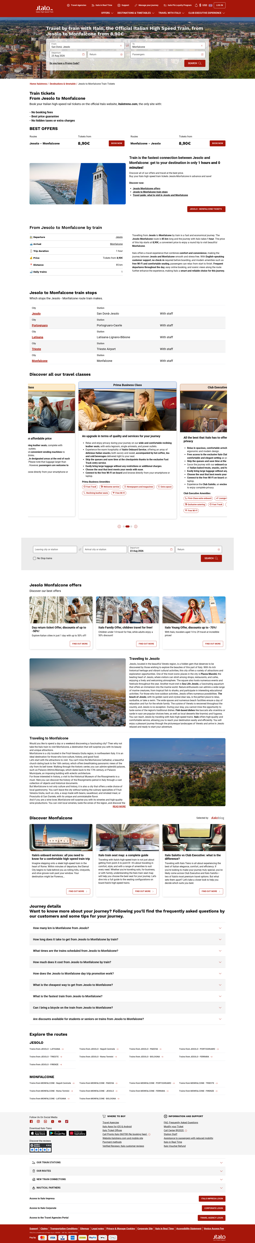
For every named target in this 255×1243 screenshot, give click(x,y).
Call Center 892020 (174, 1130)
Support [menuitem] (125, 5)
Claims (44, 1228)
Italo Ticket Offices (112, 1130)
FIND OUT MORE (81, 644)
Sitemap (84, 1228)
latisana (37, 337)
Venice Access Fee (214, 1228)
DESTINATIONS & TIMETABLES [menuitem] (134, 13)
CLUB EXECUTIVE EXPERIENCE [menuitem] (204, 13)
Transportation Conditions (64, 1228)
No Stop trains (44, 558)
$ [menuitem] (203, 5)
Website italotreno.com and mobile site (123, 1138)
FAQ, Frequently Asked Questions (181, 1122)
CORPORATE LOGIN (214, 1209)
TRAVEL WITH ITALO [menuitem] (169, 13)
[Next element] (136, 526)
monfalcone (40, 361)
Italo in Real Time (173, 1142)
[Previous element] (119, 526)
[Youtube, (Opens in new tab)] (59, 1121)
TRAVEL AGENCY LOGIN (212, 1218)
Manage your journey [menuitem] (148, 5)
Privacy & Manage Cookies (120, 1228)
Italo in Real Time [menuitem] (104, 5)
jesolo (36, 313)
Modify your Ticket (173, 1126)
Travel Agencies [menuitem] (78, 5)
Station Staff (170, 1134)
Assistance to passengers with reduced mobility (188, 1138)
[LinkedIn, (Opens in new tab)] (45, 1121)
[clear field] (121, 45)
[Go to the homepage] (45, 9)
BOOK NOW (118, 144)
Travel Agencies (111, 1122)
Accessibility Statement (188, 1228)
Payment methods (112, 1142)
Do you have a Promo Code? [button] (64, 63)
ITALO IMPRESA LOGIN (213, 1199)
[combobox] (85, 47)
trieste (36, 349)
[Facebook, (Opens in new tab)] (31, 1121)
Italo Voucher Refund (175, 1146)
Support (34, 1228)
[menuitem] (196, 5)
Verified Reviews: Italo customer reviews (123, 1146)
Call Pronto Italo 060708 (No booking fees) (125, 1134)
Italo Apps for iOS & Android (117, 1126)
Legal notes (97, 1228)
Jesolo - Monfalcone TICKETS (206, 209)
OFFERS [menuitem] (105, 13)
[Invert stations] (127, 45)
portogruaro (40, 325)
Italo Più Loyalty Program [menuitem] (180, 5)
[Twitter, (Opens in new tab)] (52, 1121)
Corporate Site (145, 1228)
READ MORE (119, 806)
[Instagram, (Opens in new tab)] (38, 1121)
